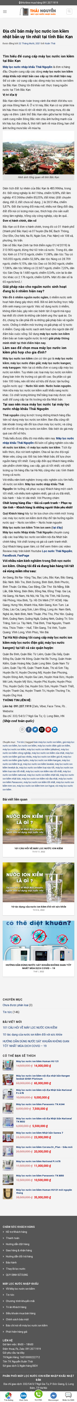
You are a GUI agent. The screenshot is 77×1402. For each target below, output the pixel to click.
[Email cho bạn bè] (42, 730)
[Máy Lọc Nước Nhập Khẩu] (38, 11)
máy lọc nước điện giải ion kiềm (54, 745)
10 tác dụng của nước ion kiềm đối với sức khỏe (32, 1034)
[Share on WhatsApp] (22, 730)
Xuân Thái (50, 43)
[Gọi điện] (38, 1394)
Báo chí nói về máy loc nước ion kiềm (27, 1325)
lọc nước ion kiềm (27, 745)
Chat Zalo (23, 1400)
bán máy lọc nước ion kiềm (47, 742)
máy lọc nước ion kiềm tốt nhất (39, 782)
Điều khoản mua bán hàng (20, 1313)
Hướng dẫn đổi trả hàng (19, 1256)
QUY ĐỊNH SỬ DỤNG (17, 1274)
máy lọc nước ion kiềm (14, 749)
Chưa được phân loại (15, 1005)
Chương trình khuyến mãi (20, 1301)
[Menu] (5, 11)
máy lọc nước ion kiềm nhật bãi (43, 775)
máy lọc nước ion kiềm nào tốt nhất (44, 771)
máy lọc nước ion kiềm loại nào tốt (36, 767)
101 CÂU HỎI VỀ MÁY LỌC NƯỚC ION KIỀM (30, 1027)
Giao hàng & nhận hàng (19, 1250)
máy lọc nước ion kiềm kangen (45, 760)
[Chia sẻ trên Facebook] (29, 730)
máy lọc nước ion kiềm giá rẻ (47, 756)
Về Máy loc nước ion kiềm (20, 1288)
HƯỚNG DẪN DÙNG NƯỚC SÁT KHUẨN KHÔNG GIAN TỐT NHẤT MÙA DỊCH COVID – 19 (36, 1044)
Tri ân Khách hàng (16, 1307)
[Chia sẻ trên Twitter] (35, 730)
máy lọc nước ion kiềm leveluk (38, 764)
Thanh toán (12, 1238)
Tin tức (20, 742)
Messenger (53, 1400)
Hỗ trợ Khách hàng (16, 1231)
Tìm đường (8, 1400)
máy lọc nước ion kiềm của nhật (48, 753)
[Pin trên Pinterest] (48, 730)
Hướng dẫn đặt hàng (17, 1244)
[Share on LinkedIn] (55, 730)
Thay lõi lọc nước (15, 1268)
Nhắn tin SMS (68, 1400)
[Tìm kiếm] (69, 11)
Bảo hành (11, 1262)
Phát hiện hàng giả (16, 1331)
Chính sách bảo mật (17, 1319)
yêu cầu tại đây (15, 1352)
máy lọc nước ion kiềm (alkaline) (43, 749)
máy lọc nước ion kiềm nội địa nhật (39, 778)
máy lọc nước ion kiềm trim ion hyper (35, 785)
